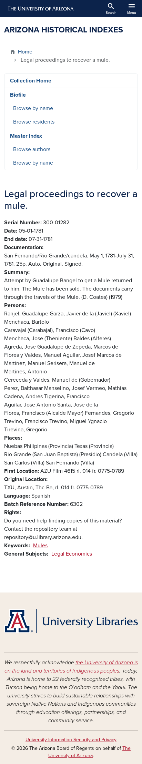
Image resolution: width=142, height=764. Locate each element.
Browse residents (33, 121)
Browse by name (33, 108)
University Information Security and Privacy (71, 740)
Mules (40, 545)
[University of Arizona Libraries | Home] (71, 621)
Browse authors (31, 149)
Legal (57, 553)
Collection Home (30, 80)
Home (25, 51)
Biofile (18, 94)
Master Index (26, 136)
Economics (79, 553)
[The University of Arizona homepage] (40, 8)
